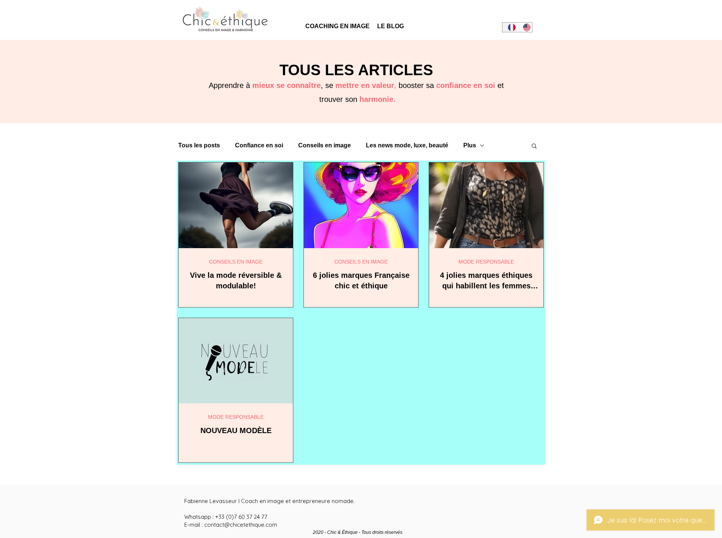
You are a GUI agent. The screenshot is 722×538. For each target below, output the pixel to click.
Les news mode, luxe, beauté (407, 145)
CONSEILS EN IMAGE (235, 262)
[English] (524, 27)
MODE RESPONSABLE (486, 262)
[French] (509, 27)
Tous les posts (199, 145)
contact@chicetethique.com (240, 524)
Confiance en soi (259, 145)
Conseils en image (324, 145)
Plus (469, 145)
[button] (534, 146)
